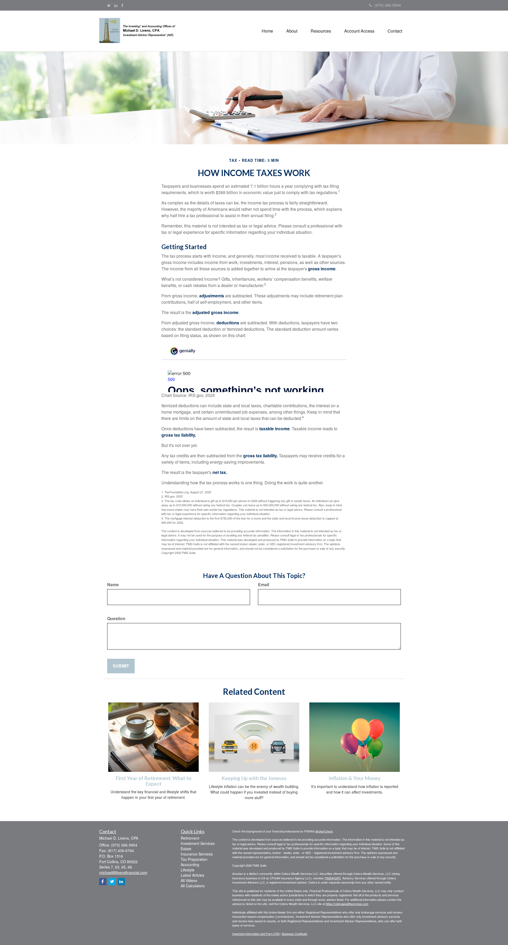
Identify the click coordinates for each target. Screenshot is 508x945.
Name (113, 585)
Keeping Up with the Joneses (254, 778)
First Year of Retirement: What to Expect (153, 781)
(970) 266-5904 (388, 5)
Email (263, 585)
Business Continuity (294, 933)
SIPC (337, 878)
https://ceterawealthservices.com (347, 904)
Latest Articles (192, 875)
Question (116, 618)
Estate (186, 848)
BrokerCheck (324, 831)
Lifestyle (187, 869)
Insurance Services (197, 854)
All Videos (189, 880)
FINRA (329, 878)
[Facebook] (122, 5)
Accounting (190, 864)
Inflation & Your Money (354, 778)
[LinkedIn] (115, 5)
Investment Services (198, 843)
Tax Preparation (194, 859)
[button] (292, 31)
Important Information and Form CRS (256, 933)
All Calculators (193, 885)
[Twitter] (109, 5)
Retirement (190, 838)
